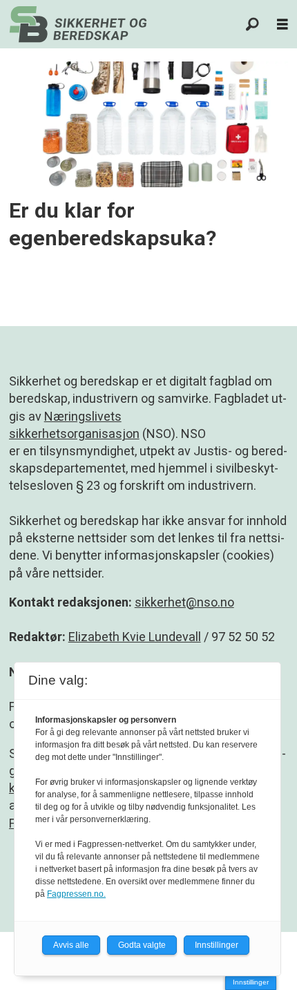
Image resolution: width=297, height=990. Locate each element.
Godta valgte (142, 945)
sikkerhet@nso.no (184, 602)
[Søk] (253, 24)
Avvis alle (71, 945)
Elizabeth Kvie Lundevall (134, 636)
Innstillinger (251, 982)
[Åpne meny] (282, 24)
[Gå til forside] (78, 24)
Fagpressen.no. (76, 894)
